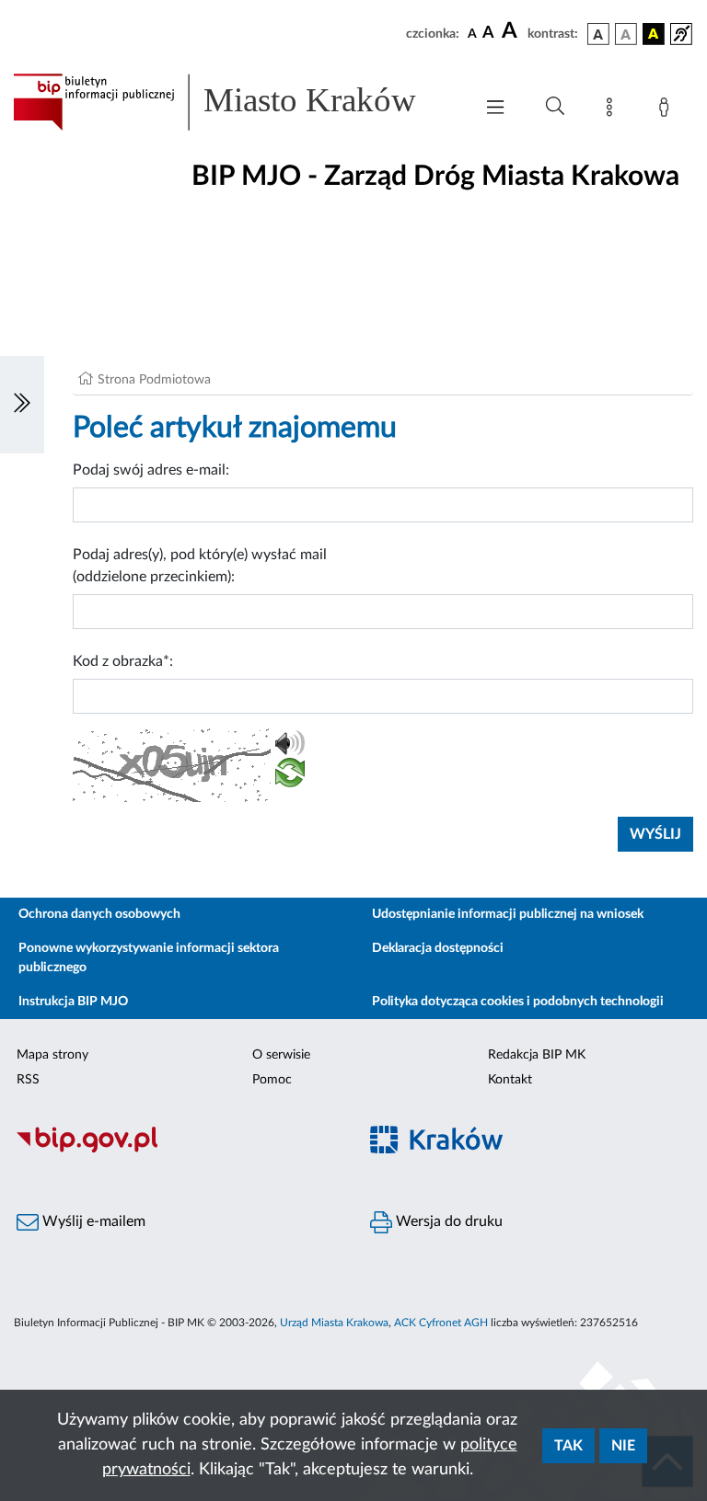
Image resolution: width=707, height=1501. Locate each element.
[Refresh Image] (290, 776)
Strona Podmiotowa (154, 379)
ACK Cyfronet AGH (441, 1322)
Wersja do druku (447, 1221)
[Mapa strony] (613, 110)
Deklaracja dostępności (438, 948)
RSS (28, 1079)
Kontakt (510, 1079)
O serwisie (281, 1054)
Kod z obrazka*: (123, 661)
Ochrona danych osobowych (99, 914)
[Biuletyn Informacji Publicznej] (177, 1149)
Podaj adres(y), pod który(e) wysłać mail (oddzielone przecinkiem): (200, 565)
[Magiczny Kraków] (530, 1150)
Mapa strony (52, 1054)
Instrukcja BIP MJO (73, 1001)
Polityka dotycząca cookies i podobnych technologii (518, 1001)
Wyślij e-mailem (92, 1221)
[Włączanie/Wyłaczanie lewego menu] (22, 404)
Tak (568, 1445)
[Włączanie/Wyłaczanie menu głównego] (495, 109)
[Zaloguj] (667, 110)
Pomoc (272, 1079)
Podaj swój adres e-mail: (151, 470)
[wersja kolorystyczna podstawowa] (598, 34)
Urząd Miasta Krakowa (334, 1322)
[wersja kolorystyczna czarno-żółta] (654, 34)
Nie (623, 1445)
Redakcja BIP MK (536, 1054)
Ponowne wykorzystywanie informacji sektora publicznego (148, 958)
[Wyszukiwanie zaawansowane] (555, 106)
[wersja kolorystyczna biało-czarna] (626, 34)
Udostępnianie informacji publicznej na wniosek (507, 914)
